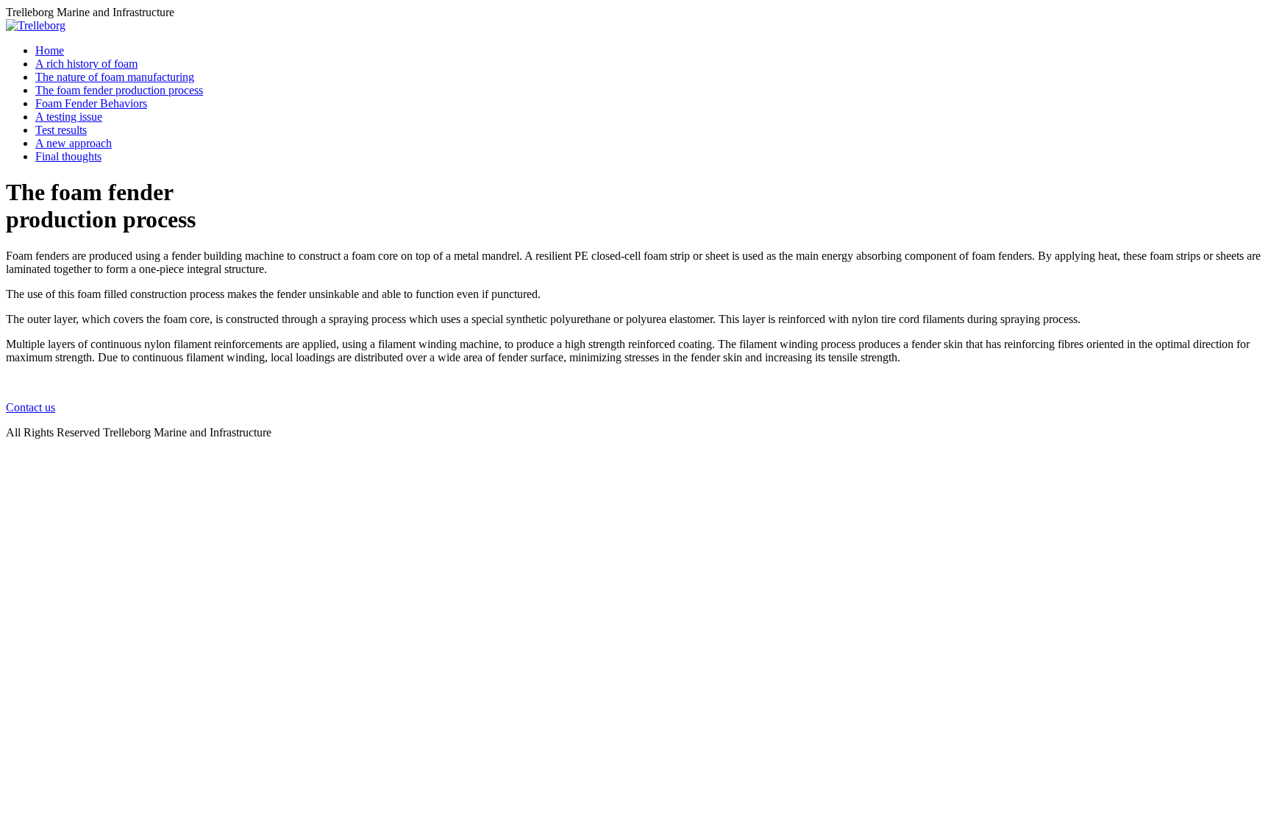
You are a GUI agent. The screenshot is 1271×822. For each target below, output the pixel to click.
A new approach (73, 143)
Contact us (30, 407)
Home (49, 50)
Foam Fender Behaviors (91, 103)
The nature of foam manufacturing (114, 77)
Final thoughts (68, 156)
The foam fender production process (119, 90)
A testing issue (68, 116)
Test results (61, 130)
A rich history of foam (86, 63)
